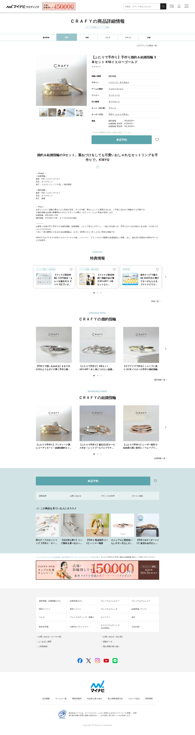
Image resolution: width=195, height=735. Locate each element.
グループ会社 (134, 698)
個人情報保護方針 (115, 698)
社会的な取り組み (94, 698)
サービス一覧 (61, 698)
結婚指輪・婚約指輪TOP (63, 557)
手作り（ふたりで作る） (119, 114)
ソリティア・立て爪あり (119, 82)
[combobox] (142, 6)
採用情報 (149, 698)
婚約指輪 (112, 76)
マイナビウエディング (44, 557)
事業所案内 (77, 698)
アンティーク (114, 95)
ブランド (77, 557)
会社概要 (46, 698)
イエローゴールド (116, 89)
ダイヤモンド (114, 101)
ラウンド (112, 108)
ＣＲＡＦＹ (86, 557)
